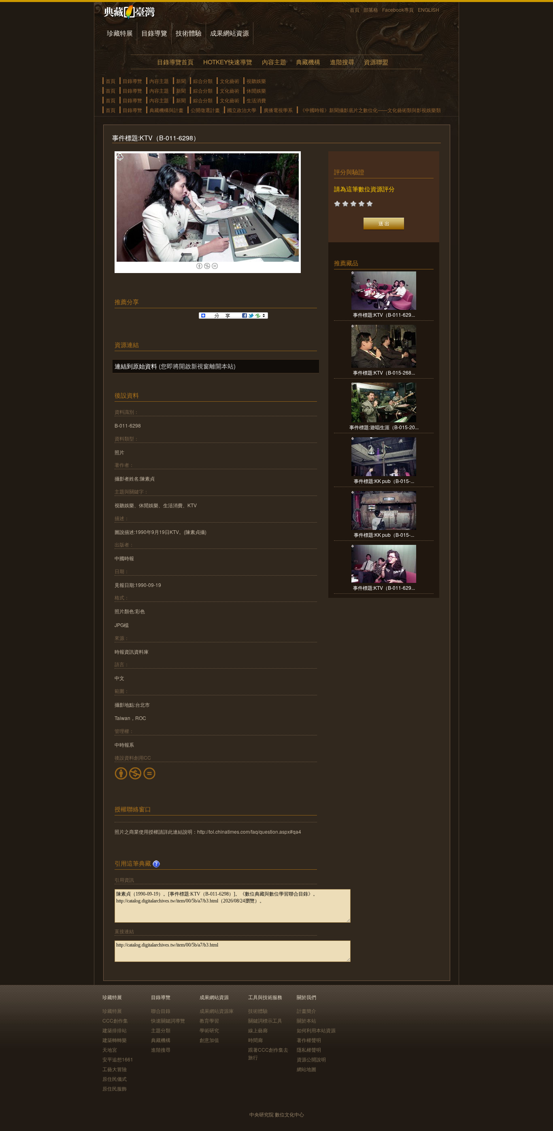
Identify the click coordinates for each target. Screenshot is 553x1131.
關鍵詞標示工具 (265, 1020)
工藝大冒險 (114, 1068)
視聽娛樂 (256, 80)
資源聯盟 (376, 61)
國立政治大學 (241, 109)
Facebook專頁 (398, 9)
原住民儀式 (114, 1078)
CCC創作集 (115, 1020)
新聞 (181, 80)
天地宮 (109, 1049)
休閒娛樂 (256, 90)
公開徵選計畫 (205, 109)
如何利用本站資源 (316, 1030)
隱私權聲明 (309, 1049)
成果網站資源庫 (217, 1010)
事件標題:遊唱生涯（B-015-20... (384, 427)
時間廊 (255, 1039)
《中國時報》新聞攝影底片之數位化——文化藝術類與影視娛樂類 (370, 109)
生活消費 (256, 100)
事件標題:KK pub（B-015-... (384, 480)
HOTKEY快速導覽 (227, 61)
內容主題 (274, 61)
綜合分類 (203, 80)
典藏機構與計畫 (166, 109)
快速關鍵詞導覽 (168, 1020)
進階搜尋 (342, 61)
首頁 (354, 9)
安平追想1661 (117, 1059)
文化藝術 (229, 80)
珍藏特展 (120, 33)
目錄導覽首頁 (175, 61)
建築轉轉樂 (114, 1039)
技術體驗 (189, 33)
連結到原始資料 (136, 366)
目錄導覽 (154, 33)
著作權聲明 (309, 1039)
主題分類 (160, 1030)
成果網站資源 (229, 33)
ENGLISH (428, 9)
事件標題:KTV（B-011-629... (384, 314)
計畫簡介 (306, 1010)
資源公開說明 (311, 1059)
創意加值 (209, 1039)
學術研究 (209, 1030)
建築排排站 (114, 1030)
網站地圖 (306, 1068)
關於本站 (306, 1020)
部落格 (371, 9)
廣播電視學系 (278, 109)
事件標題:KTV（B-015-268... (384, 372)
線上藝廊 (258, 1030)
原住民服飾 (114, 1088)
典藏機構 (308, 61)
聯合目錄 (160, 1010)
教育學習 (209, 1020)
